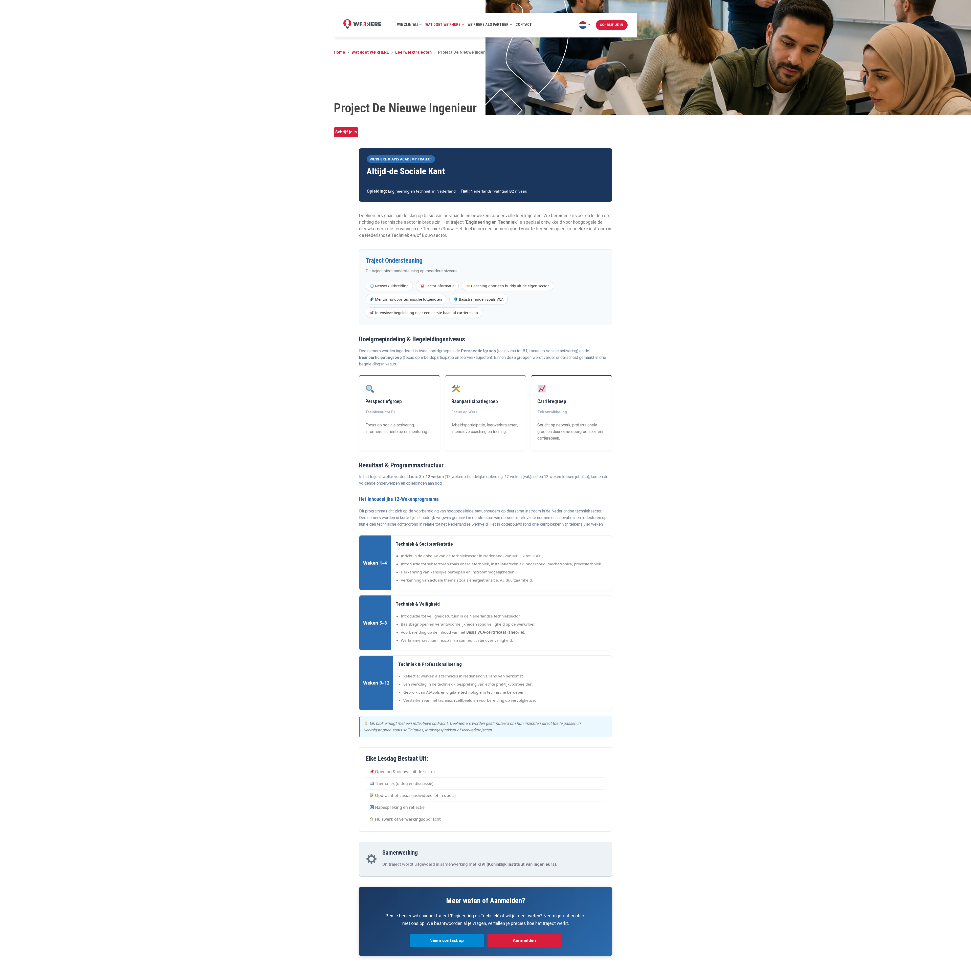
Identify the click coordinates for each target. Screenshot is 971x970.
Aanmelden (524, 940)
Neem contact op (446, 940)
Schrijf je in (346, 132)
